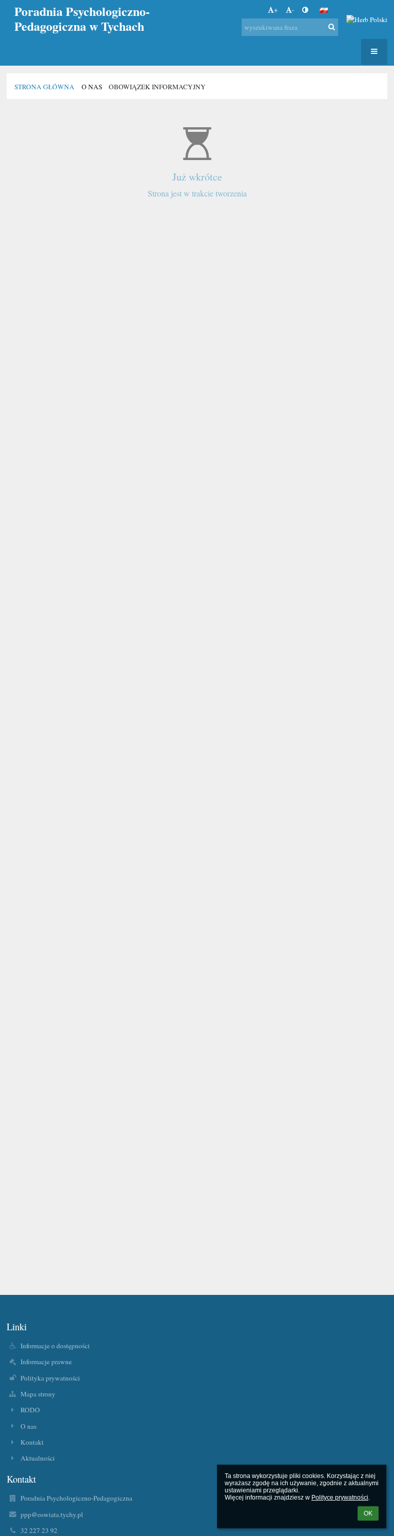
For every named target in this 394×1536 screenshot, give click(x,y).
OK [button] (368, 1513)
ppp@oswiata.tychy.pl (52, 1514)
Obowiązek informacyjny (157, 86)
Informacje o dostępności (55, 1345)
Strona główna (44, 86)
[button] (305, 10)
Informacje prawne (46, 1361)
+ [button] (276, 9)
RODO (30, 1409)
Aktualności (38, 1458)
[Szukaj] (332, 27)
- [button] (293, 9)
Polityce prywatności (339, 1497)
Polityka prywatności (50, 1378)
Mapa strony (38, 1394)
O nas (28, 1426)
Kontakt (32, 1442)
